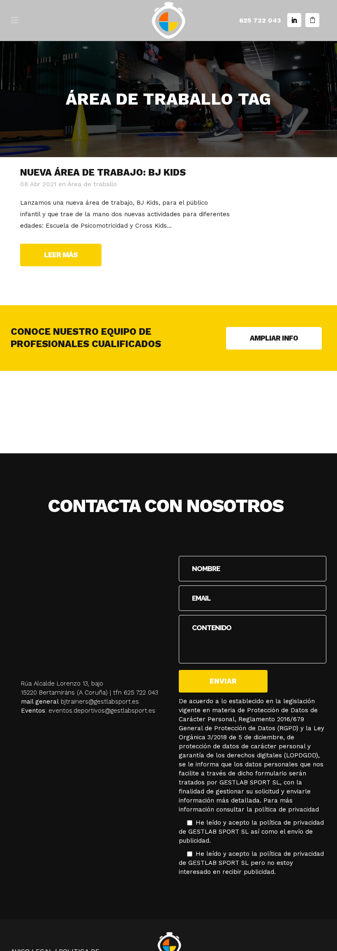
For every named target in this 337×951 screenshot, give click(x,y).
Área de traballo (92, 184)
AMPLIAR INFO (274, 338)
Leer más (61, 255)
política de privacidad (286, 809)
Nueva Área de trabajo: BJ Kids (103, 172)
